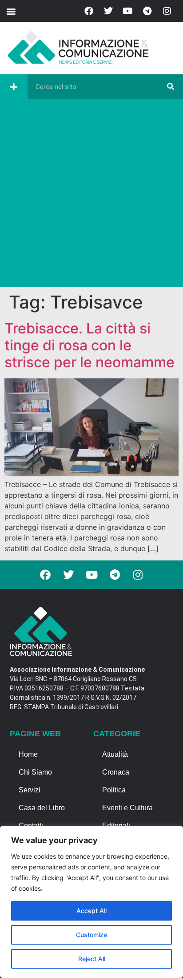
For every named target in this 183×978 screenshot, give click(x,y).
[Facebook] (89, 11)
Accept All (91, 910)
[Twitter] (108, 11)
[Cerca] (170, 86)
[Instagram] (167, 11)
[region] (91, 902)
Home (28, 754)
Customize (91, 934)
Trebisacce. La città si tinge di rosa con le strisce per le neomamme (89, 345)
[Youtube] (128, 11)
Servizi (29, 790)
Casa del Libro (42, 808)
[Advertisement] (91, 195)
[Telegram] (147, 11)
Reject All (91, 958)
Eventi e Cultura (127, 808)
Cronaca (115, 772)
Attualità (115, 754)
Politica (114, 790)
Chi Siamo (35, 772)
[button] (11, 11)
